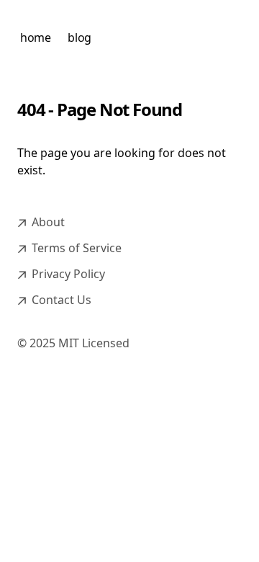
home (35, 37)
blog (79, 37)
